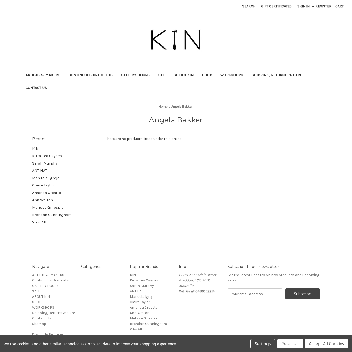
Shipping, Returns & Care (277, 75)
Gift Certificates (276, 6)
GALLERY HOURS (135, 75)
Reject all (290, 344)
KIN (35, 148)
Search (248, 6)
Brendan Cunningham (52, 214)
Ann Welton (42, 200)
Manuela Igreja (46, 178)
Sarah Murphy (44, 163)
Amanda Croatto (46, 192)
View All (39, 222)
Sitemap (39, 324)
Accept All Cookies (326, 344)
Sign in (303, 6)
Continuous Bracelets (91, 75)
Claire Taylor (43, 185)
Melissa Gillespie (48, 207)
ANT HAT (39, 170)
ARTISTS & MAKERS (43, 75)
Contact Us (36, 87)
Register (323, 6)
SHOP (207, 75)
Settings (263, 344)
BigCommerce (59, 334)
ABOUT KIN (184, 75)
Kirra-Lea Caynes (47, 155)
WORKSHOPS (231, 75)
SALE (162, 75)
